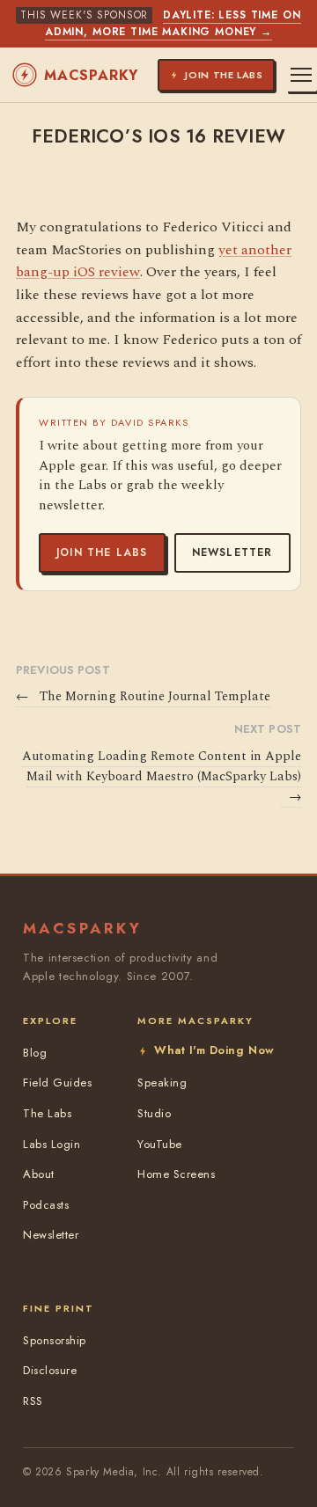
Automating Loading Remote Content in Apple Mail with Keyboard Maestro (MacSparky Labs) (161, 777)
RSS (33, 1401)
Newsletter (232, 552)
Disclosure (50, 1370)
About (39, 1174)
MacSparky (91, 75)
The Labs (47, 1113)
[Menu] (301, 74)
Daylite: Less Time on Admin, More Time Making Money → (173, 23)
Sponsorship (54, 1340)
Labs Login (51, 1144)
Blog (35, 1052)
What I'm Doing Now (214, 1050)
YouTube (159, 1144)
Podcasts (46, 1204)
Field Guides (57, 1082)
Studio (154, 1113)
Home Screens (176, 1174)
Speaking (162, 1082)
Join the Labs (102, 552)
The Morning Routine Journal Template (143, 696)
